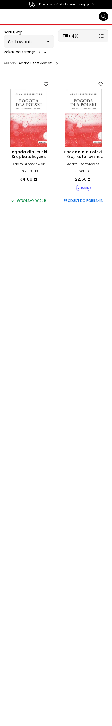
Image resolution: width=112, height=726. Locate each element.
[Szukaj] (103, 16)
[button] (29, 41)
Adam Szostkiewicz (29, 164)
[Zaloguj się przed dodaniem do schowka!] (46, 84)
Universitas (28, 171)
